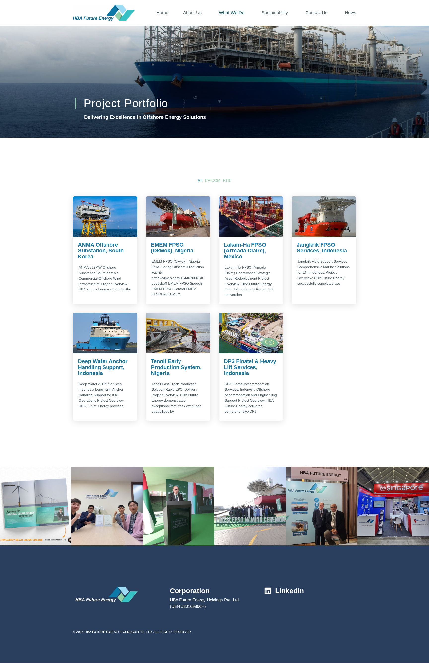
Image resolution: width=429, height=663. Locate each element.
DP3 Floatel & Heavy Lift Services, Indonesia (250, 367)
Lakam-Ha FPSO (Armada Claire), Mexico (245, 251)
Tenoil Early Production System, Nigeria (176, 367)
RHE (227, 180)
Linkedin (289, 591)
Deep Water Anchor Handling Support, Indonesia (103, 367)
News (350, 12)
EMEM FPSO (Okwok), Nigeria (172, 248)
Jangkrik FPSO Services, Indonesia (322, 248)
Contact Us (316, 12)
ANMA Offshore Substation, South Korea (101, 251)
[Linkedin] (267, 590)
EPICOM (212, 180)
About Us (192, 12)
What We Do (231, 12)
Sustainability (275, 12)
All (200, 180)
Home (162, 12)
